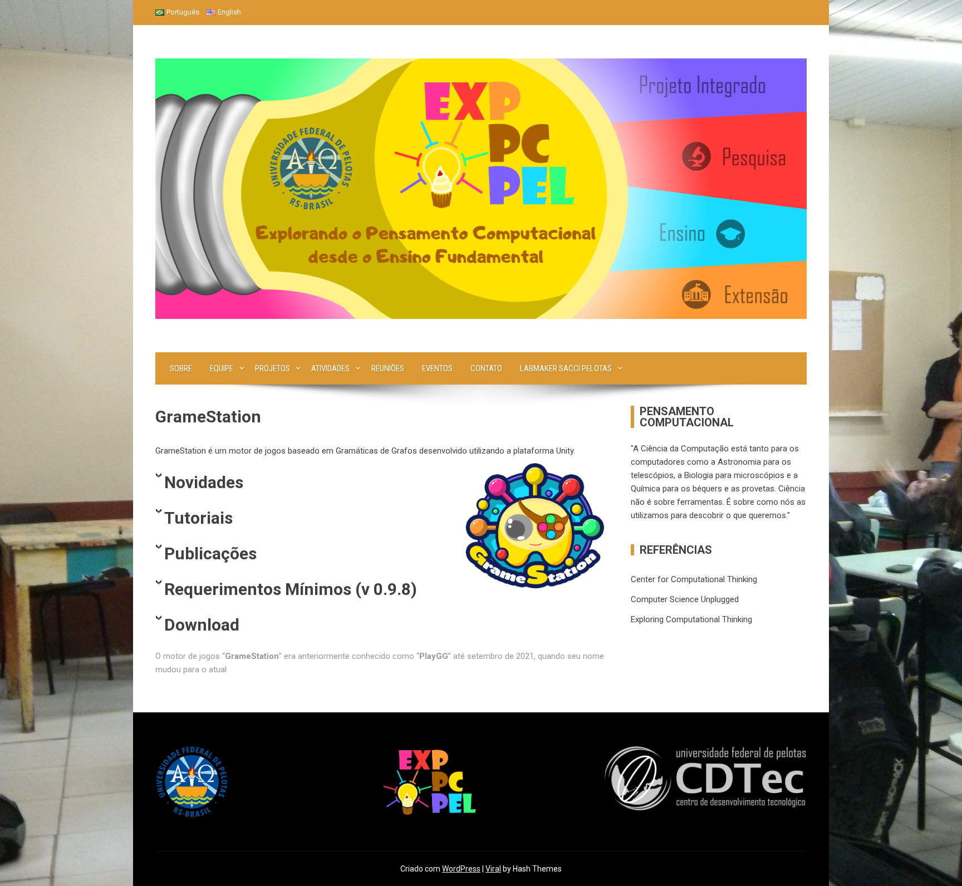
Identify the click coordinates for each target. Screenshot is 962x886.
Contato (486, 368)
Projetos (272, 368)
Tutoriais (198, 518)
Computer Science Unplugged (685, 599)
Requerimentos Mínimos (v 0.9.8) (290, 589)
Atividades (330, 368)
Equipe (221, 368)
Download (201, 624)
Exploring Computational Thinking (691, 619)
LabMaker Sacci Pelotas (566, 368)
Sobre (181, 368)
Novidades (203, 482)
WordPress (461, 868)
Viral (493, 868)
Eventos (437, 368)
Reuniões (387, 368)
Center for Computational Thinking (694, 579)
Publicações (210, 553)
